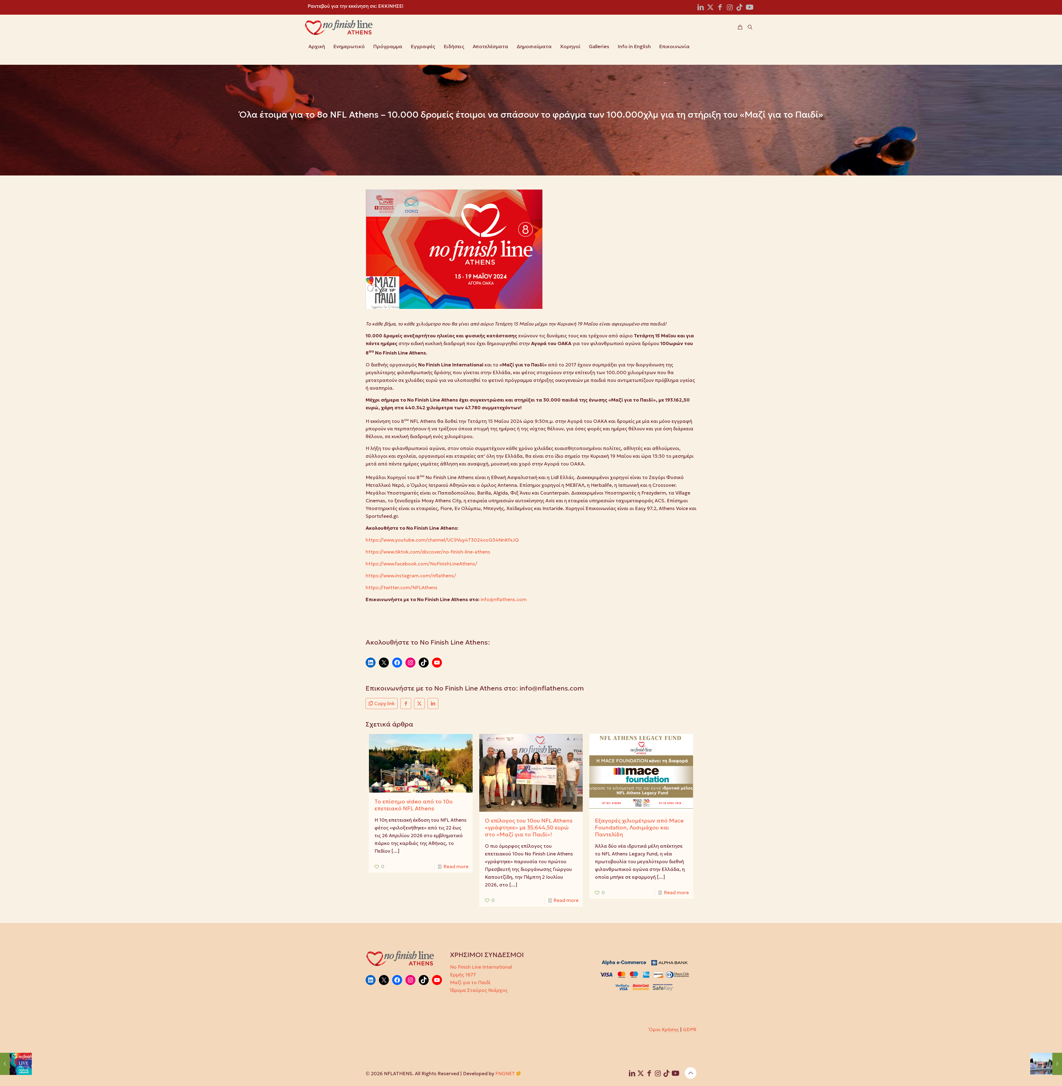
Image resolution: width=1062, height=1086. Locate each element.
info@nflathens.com (504, 599)
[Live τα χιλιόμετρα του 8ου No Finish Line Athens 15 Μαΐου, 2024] (1046, 1064)
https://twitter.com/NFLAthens (402, 588)
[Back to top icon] (690, 1073)
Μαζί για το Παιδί (470, 982)
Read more (455, 866)
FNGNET (505, 1074)
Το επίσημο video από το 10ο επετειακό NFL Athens (413, 805)
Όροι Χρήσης (664, 1029)
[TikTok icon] (739, 8)
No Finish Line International (481, 967)
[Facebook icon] (720, 8)
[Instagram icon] (729, 8)
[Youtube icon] (749, 8)
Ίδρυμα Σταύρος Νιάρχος (479, 990)
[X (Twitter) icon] (710, 8)
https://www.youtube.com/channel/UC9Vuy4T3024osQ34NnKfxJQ (442, 540)
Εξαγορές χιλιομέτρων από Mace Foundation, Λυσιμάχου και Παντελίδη (639, 827)
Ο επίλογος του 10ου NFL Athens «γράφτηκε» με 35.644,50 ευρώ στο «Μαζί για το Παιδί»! (528, 827)
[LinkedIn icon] (700, 8)
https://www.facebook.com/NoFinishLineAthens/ (421, 564)
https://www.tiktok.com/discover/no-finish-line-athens (428, 552)
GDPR (689, 1029)
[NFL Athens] (338, 27)
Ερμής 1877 (463, 975)
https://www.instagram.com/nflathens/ (411, 576)
